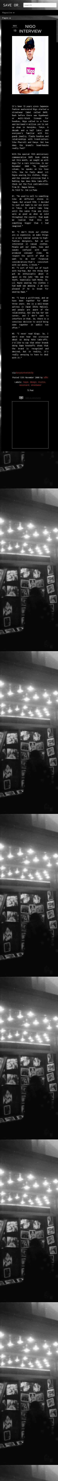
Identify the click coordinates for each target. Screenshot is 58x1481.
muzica (41, 381)
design (33, 381)
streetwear (36, 384)
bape (25, 381)
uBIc (46, 377)
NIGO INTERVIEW (30, 28)
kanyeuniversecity (24, 372)
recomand (24, 384)
